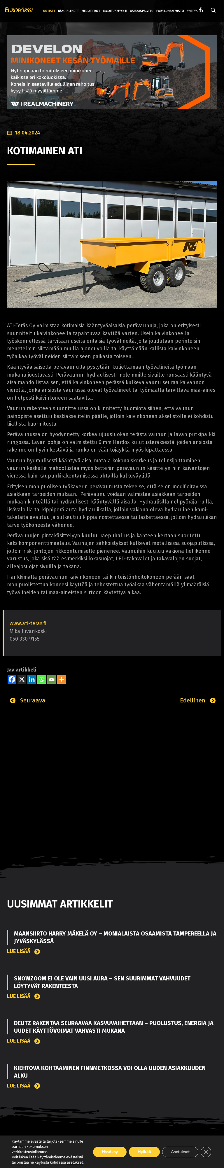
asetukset (75, 1162)
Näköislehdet (68, 11)
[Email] (51, 679)
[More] (61, 679)
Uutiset (49, 11)
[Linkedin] (31, 679)
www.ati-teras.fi (28, 623)
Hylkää (144, 1152)
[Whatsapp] (41, 679)
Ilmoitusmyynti (115, 11)
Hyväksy (110, 1152)
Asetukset (180, 1152)
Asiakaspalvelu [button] (141, 11)
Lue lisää (19, 951)
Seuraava (32, 700)
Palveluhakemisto (170, 11)
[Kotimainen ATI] (112, 244)
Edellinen (193, 700)
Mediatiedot (91, 11)
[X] (22, 679)
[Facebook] (12, 679)
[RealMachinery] (112, 77)
